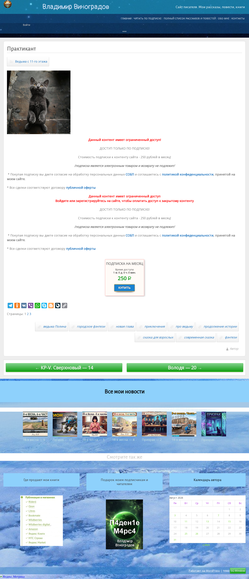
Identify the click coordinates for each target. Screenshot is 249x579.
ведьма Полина (54, 326)
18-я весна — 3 (183, 440)
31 (175, 539)
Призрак (208, 440)
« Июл (206, 544)
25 (186, 533)
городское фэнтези (91, 326)
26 (196, 533)
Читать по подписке (147, 18)
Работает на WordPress (204, 571)
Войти (26, 24)
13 (207, 521)
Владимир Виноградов (75, 6)
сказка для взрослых (158, 337)
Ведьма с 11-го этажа (31, 61)
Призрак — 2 (152, 440)
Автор (234, 349)
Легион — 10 (62, 440)
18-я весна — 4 (123, 440)
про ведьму (184, 326)
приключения (154, 326)
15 (229, 521)
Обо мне (223, 18)
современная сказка (199, 337)
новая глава (125, 326)
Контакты (238, 18)
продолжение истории (220, 326)
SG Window (238, 571)
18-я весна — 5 (93, 440)
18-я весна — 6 (34, 440)
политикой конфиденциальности (187, 174)
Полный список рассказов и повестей (190, 18)
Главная (126, 18)
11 (186, 521)
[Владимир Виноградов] (7, 4)
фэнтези (231, 337)
